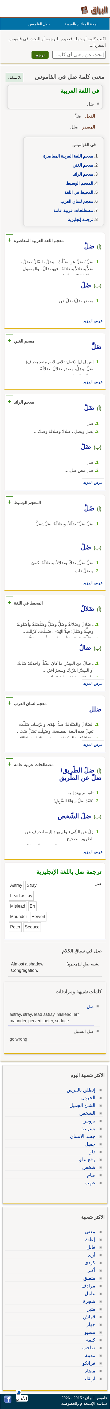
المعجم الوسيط (79, 183)
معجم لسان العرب (76, 201)
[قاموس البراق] (94, 10)
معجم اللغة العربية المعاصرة (68, 156)
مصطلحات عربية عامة (73, 210)
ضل (90, 1006)
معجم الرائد (83, 174)
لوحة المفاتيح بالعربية (81, 24)
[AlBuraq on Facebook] (7, 1401)
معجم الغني (83, 165)
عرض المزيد (93, 321)
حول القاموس (39, 24)
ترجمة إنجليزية (80, 219)
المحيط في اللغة (78, 192)
